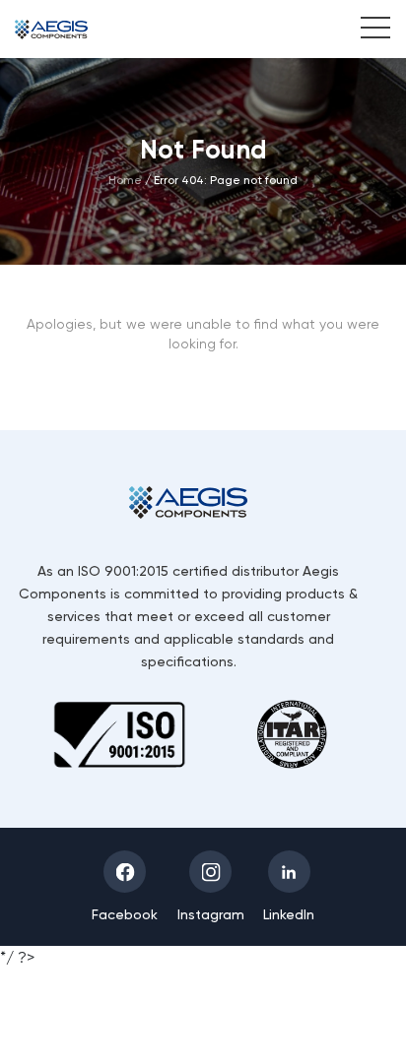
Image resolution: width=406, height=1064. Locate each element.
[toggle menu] (365, 30)
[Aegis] (51, 29)
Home (125, 180)
